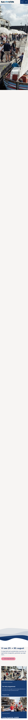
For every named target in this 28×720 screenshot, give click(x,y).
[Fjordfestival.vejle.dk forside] (7, 2)
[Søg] (22, 2)
